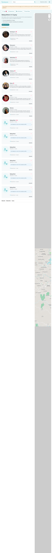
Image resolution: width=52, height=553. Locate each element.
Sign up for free (5, 24)
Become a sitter (43, 1)
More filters (27, 11)
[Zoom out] (49, 17)
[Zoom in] (49, 15)
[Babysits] (5, 2)
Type (4, 11)
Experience (11, 11)
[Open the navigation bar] (49, 2)
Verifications (19, 11)
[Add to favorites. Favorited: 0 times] (31, 32)
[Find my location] (49, 20)
